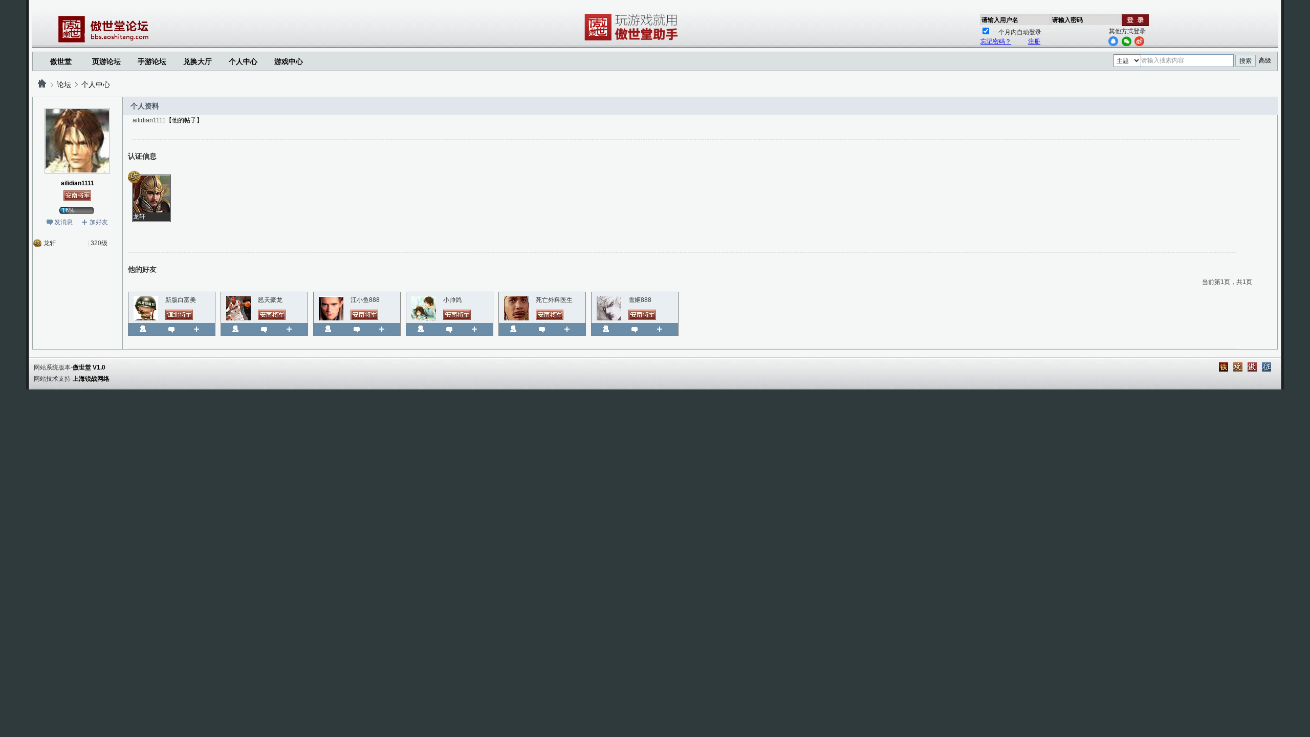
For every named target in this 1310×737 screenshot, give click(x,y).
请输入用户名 (999, 20)
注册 (1034, 41)
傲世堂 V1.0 (89, 367)
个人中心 (95, 84)
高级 (1265, 60)
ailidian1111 (77, 183)
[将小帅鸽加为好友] (478, 329)
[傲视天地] (1252, 367)
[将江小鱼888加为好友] (385, 329)
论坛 (64, 84)
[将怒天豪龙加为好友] (293, 329)
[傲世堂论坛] (42, 84)
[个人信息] (142, 329)
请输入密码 (1067, 20)
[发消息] (171, 329)
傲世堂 (61, 61)
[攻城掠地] (1237, 367)
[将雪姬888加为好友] (663, 329)
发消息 (63, 222)
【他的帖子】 (184, 120)
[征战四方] (1266, 367)
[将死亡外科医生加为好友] (570, 329)
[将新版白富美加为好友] (200, 329)
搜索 (1245, 60)
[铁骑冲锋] (1223, 367)
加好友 (99, 222)
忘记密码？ (995, 41)
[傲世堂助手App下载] (633, 40)
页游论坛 (106, 61)
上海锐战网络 (91, 378)
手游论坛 (152, 61)
